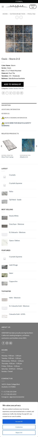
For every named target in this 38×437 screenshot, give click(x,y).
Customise (19, 427)
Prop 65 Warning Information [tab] (15, 118)
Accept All (19, 421)
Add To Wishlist (12, 84)
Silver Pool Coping (7, 157)
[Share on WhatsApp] (3, 93)
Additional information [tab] (11, 109)
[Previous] (1, 150)
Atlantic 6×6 (24, 157)
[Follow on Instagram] (18, 1)
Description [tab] (6, 105)
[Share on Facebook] (7, 93)
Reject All (19, 432)
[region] (19, 419)
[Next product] (17, 17)
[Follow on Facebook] (16, 1)
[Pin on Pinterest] (18, 93)
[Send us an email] (20, 1)
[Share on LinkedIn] (21, 93)
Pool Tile (31, 14)
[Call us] (21, 1)
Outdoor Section (17, 14)
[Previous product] (20, 17)
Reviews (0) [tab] (6, 113)
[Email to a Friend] (14, 93)
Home (5, 14)
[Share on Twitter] (10, 93)
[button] (3, 6)
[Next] (36, 150)
